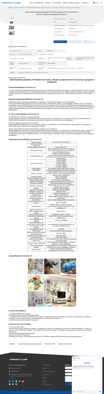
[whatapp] (10, 384)
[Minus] (100, 358)
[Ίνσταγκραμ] (23, 381)
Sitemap (44, 381)
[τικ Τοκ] (20, 381)
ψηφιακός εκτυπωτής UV (65, 344)
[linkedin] (13, 381)
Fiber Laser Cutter (50, 344)
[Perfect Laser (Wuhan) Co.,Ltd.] (11, 3)
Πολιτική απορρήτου (47, 384)
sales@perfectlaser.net (16, 368)
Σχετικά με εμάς (39, 2)
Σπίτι (31, 2)
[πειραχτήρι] (16, 381)
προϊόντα (48, 2)
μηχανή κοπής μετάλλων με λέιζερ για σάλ (30, 344)
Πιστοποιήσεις (46, 374)
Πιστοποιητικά (57, 2)
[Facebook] (10, 381)
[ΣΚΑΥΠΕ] (16, 384)
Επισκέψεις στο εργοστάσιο (49, 371)
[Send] (100, 391)
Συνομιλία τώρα (85, 2)
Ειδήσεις (65, 2)
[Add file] (74, 391)
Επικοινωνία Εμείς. (74, 2)
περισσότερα (22, 7)
